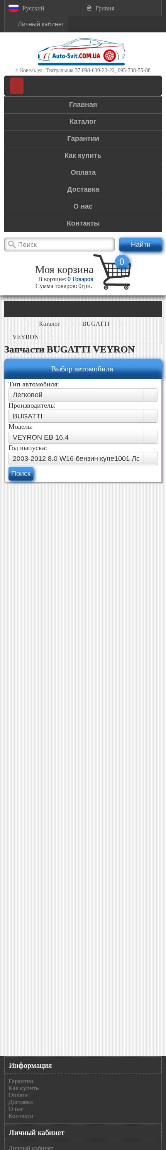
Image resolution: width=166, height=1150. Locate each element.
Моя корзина (64, 269)
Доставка (20, 1102)
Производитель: (32, 405)
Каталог (49, 323)
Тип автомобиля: (33, 384)
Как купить (23, 1088)
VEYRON (25, 337)
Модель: (20, 426)
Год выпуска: (27, 448)
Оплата (18, 1095)
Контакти (21, 1116)
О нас (16, 1109)
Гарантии (21, 1081)
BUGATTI (95, 323)
